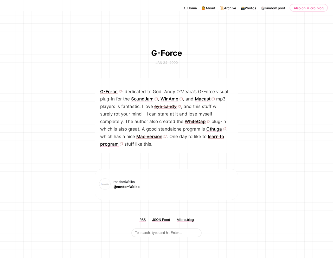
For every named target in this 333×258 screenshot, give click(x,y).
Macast (202, 98)
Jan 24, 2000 (167, 62)
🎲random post (273, 8)
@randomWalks (126, 187)
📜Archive (228, 8)
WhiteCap (195, 121)
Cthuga (214, 129)
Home (190, 8)
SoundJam (142, 98)
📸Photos (248, 8)
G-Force (109, 91)
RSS (142, 220)
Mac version (149, 136)
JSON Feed (161, 220)
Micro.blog (185, 220)
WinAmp (169, 98)
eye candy (165, 106)
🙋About (208, 8)
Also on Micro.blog (309, 8)
